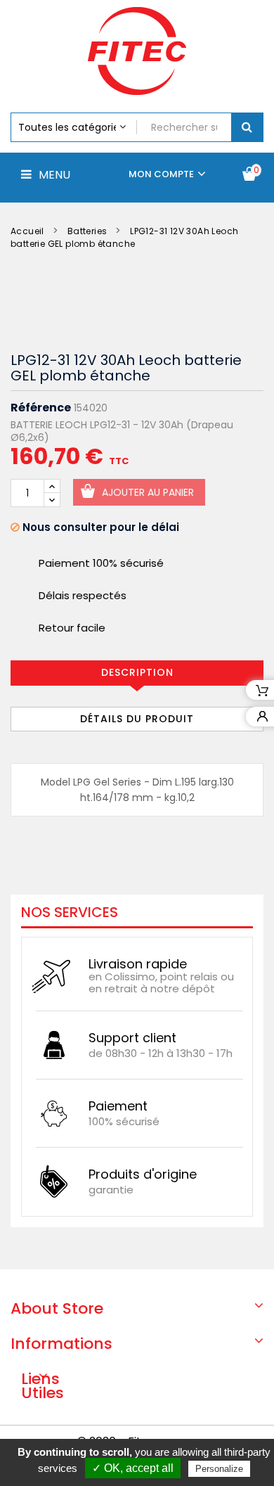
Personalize (219, 1468)
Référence (41, 408)
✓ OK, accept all (133, 1468)
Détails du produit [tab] (137, 719)
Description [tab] (137, 672)
